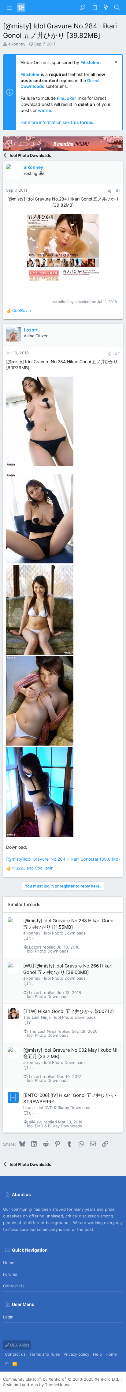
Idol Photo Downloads (65, 933)
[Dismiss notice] (115, 63)
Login (8, 1316)
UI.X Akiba (19, 1345)
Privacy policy (76, 1354)
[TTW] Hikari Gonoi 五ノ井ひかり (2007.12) (68, 1011)
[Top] (7, 1363)
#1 (118, 190)
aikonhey (16, 44)
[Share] (109, 191)
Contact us (13, 1285)
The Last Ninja (36, 1017)
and (33, 868)
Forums (10, 1274)
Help (97, 1354)
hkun (28, 1107)
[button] (9, 7)
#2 (117, 353)
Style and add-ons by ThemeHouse (37, 1384)
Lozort (35, 947)
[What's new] (106, 7)
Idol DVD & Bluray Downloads (63, 1107)
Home (8, 1262)
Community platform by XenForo (61, 1379)
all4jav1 (36, 1122)
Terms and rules (44, 1354)
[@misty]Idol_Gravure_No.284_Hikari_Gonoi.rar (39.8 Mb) (63, 859)
